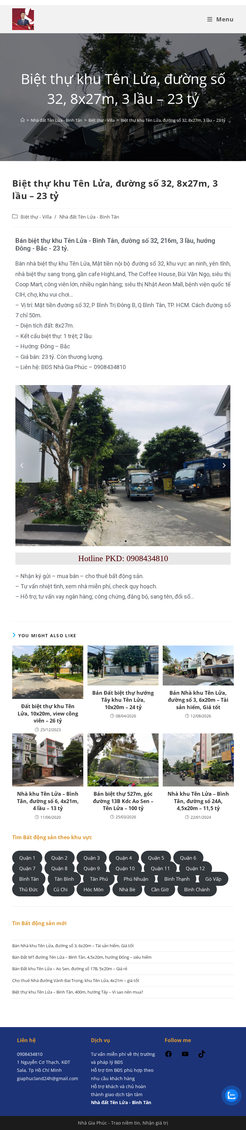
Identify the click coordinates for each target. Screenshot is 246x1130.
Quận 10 (125, 868)
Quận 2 (59, 858)
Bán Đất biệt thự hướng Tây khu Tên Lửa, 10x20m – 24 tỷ (123, 700)
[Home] (22, 120)
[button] (22, 465)
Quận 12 (195, 868)
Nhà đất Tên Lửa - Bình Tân (89, 217)
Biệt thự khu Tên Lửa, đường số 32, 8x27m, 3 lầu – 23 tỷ (173, 120)
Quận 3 (92, 858)
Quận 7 (27, 868)
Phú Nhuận (136, 879)
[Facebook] (168, 1056)
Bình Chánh (197, 889)
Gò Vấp (213, 879)
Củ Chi (60, 889)
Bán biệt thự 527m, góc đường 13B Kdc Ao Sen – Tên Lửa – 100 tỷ (123, 801)
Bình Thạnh (177, 879)
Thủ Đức (28, 889)
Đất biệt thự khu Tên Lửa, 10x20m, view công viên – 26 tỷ (48, 713)
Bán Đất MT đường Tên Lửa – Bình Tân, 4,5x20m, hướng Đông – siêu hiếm (82, 957)
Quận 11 (160, 868)
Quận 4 (124, 858)
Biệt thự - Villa (36, 217)
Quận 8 (59, 868)
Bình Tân (29, 879)
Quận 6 (188, 858)
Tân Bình (64, 879)
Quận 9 (92, 868)
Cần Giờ (159, 889)
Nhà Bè (127, 889)
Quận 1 (27, 858)
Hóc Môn (93, 889)
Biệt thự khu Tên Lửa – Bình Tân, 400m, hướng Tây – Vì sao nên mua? (77, 992)
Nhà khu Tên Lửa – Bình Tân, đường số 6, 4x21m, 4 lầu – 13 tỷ (48, 801)
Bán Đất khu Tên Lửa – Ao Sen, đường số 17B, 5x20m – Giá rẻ (69, 968)
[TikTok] (202, 1056)
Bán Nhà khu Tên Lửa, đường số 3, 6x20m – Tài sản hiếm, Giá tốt (198, 700)
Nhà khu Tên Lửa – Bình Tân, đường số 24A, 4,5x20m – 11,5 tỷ (198, 801)
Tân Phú (99, 879)
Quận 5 (156, 858)
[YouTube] (185, 1056)
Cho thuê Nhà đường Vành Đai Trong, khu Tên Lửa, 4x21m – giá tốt (75, 980)
